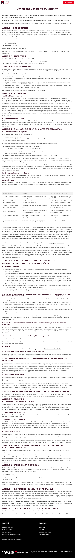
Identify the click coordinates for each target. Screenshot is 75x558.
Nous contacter (43, 537)
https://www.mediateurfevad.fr (21, 495)
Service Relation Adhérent (45, 532)
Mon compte (42, 523)
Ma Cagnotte (42, 527)
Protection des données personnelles (11, 534)
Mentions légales (6, 532)
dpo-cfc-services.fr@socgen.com (43, 385)
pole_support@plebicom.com (56, 243)
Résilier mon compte (44, 534)
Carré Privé (5, 523)
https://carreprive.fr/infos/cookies (52, 349)
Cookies (4, 537)
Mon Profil (41, 529)
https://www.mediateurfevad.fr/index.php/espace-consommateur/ (24, 498)
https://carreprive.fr (46, 15)
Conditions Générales (7, 527)
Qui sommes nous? (7, 529)
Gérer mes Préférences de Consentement (12, 539)
